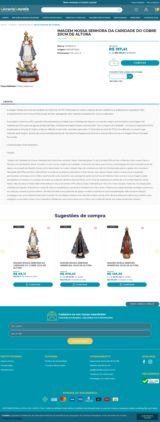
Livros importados (52, 18)
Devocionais (120, 18)
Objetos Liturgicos (76, 18)
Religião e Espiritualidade (25, 18)
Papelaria (135, 18)
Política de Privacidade (12, 418)
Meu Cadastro (153, 3)
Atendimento (7, 370)
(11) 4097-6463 (106, 374)
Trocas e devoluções (55, 365)
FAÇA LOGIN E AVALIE (142, 304)
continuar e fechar (147, 417)
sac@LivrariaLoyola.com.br (103, 370)
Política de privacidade (56, 361)
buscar (119, 9)
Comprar (35, 285)
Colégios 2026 (151, 18)
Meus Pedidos (138, 3)
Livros (5, 18)
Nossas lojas (6, 365)
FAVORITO (48, 228)
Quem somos (7, 361)
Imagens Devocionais (99, 18)
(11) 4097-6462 (108, 378)
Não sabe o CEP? (116, 81)
